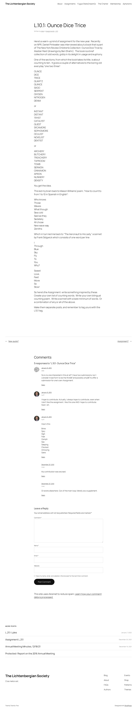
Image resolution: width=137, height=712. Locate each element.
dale (42, 31)
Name (36, 545)
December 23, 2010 (47, 464)
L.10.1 (56, 31)
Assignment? (123, 341)
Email (36, 556)
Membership (115, 3)
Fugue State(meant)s (86, 3)
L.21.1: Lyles (11, 632)
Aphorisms (127, 3)
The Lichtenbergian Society (20, 3)
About (60, 3)
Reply (43, 385)
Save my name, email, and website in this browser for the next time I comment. (62, 576)
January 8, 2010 (46, 368)
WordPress (128, 706)
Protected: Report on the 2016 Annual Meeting (30, 653)
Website (36, 566)
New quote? (13, 341)
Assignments (69, 3)
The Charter (103, 3)
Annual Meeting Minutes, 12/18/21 (22, 646)
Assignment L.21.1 (14, 639)
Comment (38, 518)
